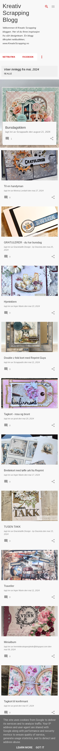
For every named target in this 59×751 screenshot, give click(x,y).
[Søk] (47, 7)
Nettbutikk (9, 57)
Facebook (28, 57)
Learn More (24, 747)
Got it (40, 747)
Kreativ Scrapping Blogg (16, 13)
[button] (52, 139)
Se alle (8, 74)
